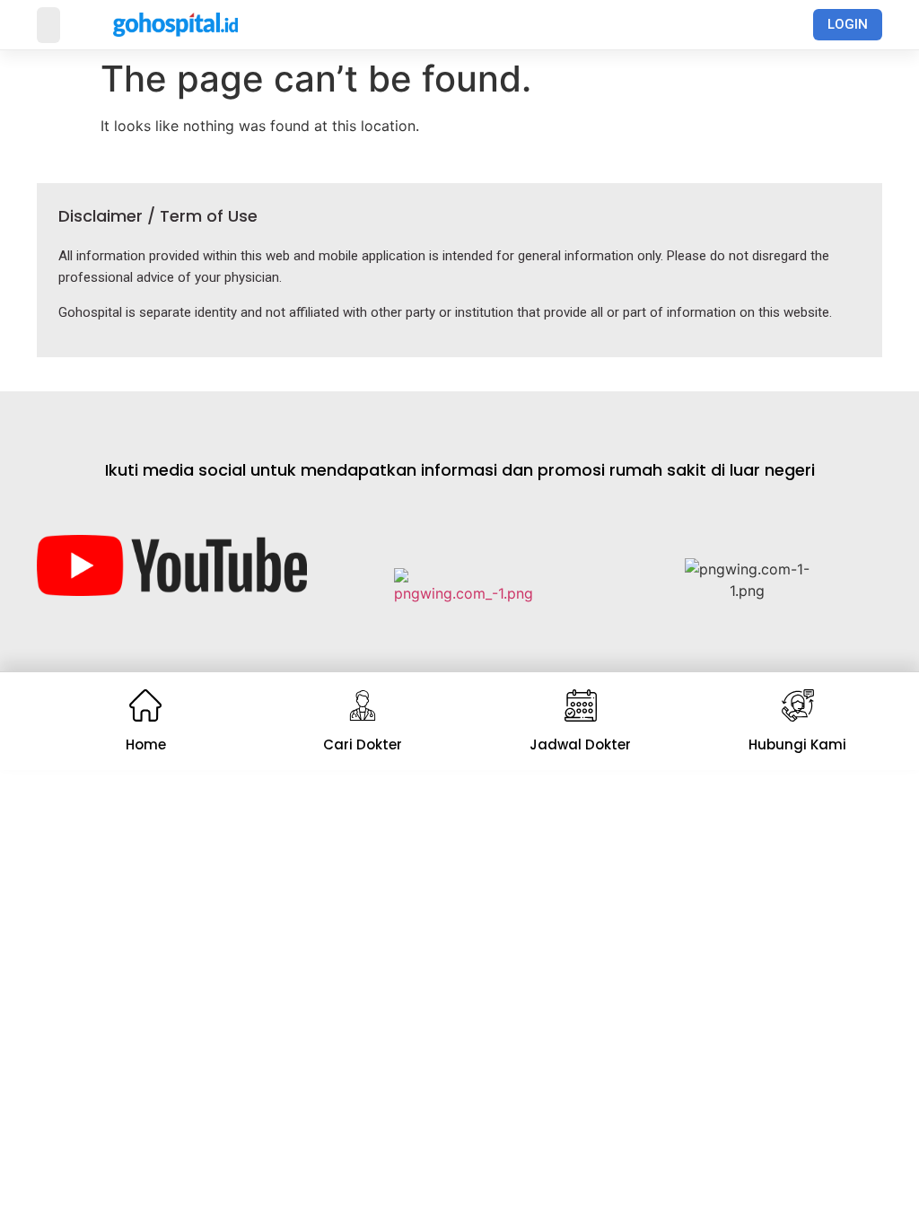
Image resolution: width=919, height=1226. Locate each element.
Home (146, 744)
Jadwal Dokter (580, 744)
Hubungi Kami (797, 744)
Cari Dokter (362, 744)
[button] (48, 25)
